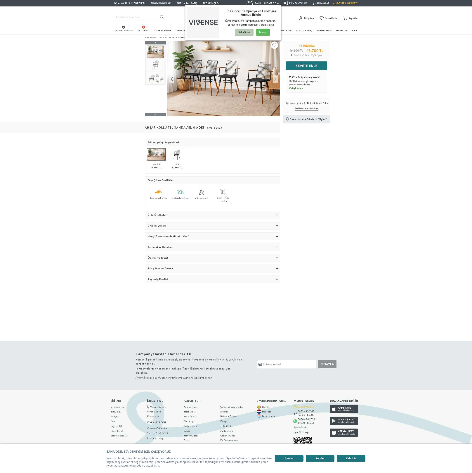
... (355, 29)
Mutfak (224, 411)
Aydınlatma (226, 430)
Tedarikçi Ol (211, 3)
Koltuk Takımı (191, 426)
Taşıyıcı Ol (116, 426)
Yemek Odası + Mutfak (173, 37)
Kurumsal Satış (155, 438)
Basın (113, 421)
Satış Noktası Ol (119, 435)
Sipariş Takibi (300, 427)
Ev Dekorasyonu (229, 440)
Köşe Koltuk (190, 416)
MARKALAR (342, 30)
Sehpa (187, 430)
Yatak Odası (190, 411)
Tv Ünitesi (225, 426)
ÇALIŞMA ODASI (283, 30)
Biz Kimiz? (116, 411)
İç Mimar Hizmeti (156, 406)
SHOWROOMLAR (161, 3)
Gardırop (188, 421)
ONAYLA (327, 364)
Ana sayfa (150, 37)
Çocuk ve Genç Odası (232, 406)
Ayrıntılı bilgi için (174, 377)
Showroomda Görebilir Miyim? (308, 119)
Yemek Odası (191, 435)
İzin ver (263, 32)
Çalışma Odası (227, 435)
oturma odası (163, 30)
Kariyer (115, 416)
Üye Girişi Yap (301, 432)
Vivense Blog (154, 411)
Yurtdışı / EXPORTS (157, 433)
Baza (186, 440)
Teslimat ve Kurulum (307, 108)
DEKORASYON (324, 30)
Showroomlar (118, 406)
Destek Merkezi (306, 406)
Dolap (223, 421)
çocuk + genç (304, 30)
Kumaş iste (153, 416)
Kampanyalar (191, 406)
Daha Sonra (244, 32)
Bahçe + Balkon (228, 416)
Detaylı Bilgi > (296, 87)
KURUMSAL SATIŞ (186, 3)
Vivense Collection (157, 428)
